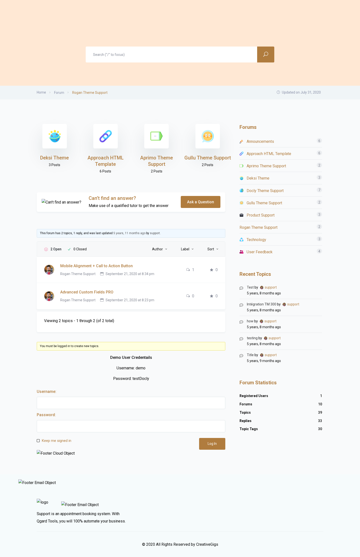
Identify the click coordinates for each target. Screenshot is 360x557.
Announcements (260, 141)
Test (250, 287)
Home (41, 92)
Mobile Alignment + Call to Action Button (96, 266)
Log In (212, 444)
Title (250, 355)
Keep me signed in (56, 440)
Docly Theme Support (265, 190)
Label (185, 249)
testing (252, 338)
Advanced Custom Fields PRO (86, 292)
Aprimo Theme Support (266, 166)
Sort (210, 249)
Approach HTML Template (269, 153)
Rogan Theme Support (78, 274)
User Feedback (260, 252)
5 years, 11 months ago (129, 233)
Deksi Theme (54, 158)
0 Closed (80, 249)
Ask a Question (200, 202)
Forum (59, 93)
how (250, 321)
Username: (46, 391)
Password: (46, 414)
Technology (256, 239)
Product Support (261, 215)
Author (157, 249)
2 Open (55, 249)
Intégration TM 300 (261, 304)
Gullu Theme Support (207, 158)
